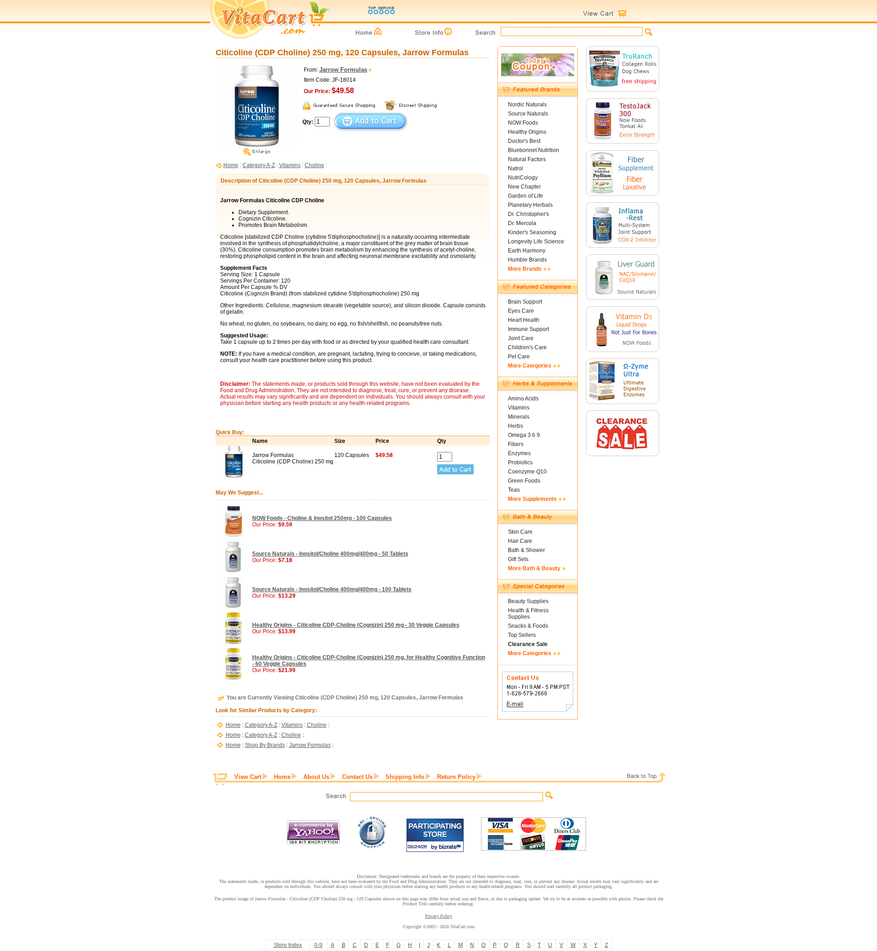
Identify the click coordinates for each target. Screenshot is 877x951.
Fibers (515, 444)
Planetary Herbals (530, 205)
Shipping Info (405, 776)
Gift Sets (518, 559)
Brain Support (525, 302)
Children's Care (527, 347)
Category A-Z (259, 165)
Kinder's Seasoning (532, 232)
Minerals (518, 417)
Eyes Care (521, 311)
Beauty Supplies (528, 601)
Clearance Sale (528, 644)
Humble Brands (527, 260)
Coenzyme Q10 (527, 471)
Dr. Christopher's (528, 214)
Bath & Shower (526, 550)
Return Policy (456, 776)
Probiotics (520, 462)
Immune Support (528, 329)
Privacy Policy (438, 916)
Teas (514, 490)
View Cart (247, 776)
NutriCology (523, 177)
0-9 (318, 945)
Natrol (515, 168)
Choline (314, 165)
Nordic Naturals (527, 104)
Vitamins (290, 165)
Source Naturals (528, 113)
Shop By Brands (265, 745)
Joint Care (521, 338)
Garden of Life (525, 196)
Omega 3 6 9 (524, 435)
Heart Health (523, 320)
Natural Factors (527, 159)
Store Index (288, 945)
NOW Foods (523, 123)
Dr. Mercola (522, 223)
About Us (316, 776)
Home (230, 165)
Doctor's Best (524, 141)
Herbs (515, 426)
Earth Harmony (526, 250)
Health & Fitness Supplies (528, 613)
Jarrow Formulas (310, 745)
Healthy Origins (527, 132)
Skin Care (520, 532)
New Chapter (524, 187)
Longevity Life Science (536, 241)
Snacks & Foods (528, 626)
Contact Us (357, 776)
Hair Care (520, 541)
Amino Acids (523, 398)
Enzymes (519, 453)
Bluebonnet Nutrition (533, 150)
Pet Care (519, 356)
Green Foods (524, 481)
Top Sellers (522, 635)
